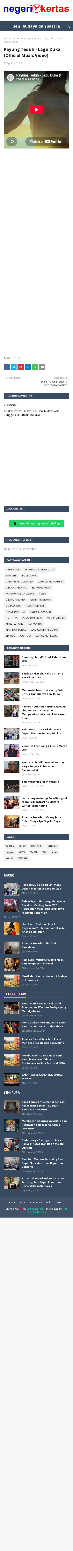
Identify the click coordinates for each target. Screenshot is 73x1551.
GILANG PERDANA (16, 599)
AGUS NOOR (13, 569)
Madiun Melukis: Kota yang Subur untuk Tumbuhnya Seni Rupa (44, 692)
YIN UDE (10, 635)
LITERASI (52, 846)
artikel (9, 858)
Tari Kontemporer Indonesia (40, 781)
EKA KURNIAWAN (41, 587)
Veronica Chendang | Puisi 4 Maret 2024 (44, 748)
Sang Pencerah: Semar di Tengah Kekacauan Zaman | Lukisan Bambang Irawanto (43, 1105)
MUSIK (22, 846)
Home (12, 1202)
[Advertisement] (36, 206)
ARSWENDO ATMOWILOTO (39, 569)
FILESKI (42, 593)
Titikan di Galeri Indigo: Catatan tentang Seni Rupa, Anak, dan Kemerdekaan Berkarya (43, 1182)
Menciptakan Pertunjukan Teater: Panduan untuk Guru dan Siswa (44, 1024)
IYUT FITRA (12, 617)
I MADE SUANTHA (15, 611)
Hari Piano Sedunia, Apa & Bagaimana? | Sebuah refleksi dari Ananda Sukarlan (44, 927)
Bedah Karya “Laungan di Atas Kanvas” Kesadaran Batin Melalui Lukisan (43, 1143)
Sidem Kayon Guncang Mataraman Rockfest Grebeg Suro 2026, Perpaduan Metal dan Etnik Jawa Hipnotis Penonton (44, 906)
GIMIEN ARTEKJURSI (40, 599)
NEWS (21, 852)
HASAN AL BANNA (35, 605)
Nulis (49, 1202)
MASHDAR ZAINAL (16, 629)
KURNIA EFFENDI (56, 617)
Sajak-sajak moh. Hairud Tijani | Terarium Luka (42, 675)
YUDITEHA (25, 635)
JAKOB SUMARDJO (32, 617)
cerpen (10, 852)
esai (54, 852)
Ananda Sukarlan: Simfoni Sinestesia (39, 945)
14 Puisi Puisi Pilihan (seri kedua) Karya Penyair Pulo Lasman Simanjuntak (43, 766)
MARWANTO (35, 623)
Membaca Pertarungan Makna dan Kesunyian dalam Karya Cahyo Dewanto (44, 1124)
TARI (44, 852)
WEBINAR (23, 858)
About (22, 1202)
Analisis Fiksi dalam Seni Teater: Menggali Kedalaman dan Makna (43, 1041)
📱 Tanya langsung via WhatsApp (36, 523)
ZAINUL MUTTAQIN (46, 635)
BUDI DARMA (29, 575)
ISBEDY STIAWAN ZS (40, 611)
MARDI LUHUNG (15, 623)
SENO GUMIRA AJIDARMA (44, 629)
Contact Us (36, 1202)
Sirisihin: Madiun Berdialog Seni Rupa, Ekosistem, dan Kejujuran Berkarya (42, 1162)
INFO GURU (37, 846)
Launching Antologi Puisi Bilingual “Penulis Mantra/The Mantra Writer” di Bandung (44, 801)
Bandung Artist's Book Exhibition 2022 (44, 659)
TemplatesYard (35, 1208)
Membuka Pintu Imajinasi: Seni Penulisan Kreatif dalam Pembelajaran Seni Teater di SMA (43, 1059)
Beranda (8, 38)
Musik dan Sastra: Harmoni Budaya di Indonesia (44, 978)
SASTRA (10, 846)
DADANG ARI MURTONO (19, 581)
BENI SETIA (11, 575)
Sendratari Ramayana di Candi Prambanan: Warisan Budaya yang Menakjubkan (44, 1007)
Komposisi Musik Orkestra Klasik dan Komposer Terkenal (43, 961)
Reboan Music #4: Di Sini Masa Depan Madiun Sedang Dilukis (41, 731)
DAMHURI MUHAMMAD (50, 581)
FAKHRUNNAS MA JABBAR (20, 593)
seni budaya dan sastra (36, 26)
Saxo (58, 1202)
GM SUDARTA (13, 605)
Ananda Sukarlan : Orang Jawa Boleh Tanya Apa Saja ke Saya (41, 819)
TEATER (19, 38)
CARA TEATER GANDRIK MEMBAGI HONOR (42, 1076)
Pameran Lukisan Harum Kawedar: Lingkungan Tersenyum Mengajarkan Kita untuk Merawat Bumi (44, 712)
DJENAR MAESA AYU (16, 587)
